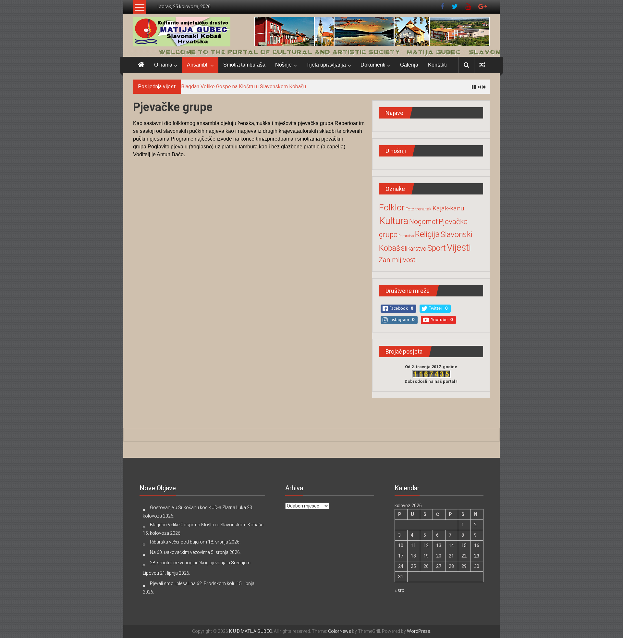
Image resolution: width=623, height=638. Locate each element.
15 (464, 545)
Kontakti (437, 65)
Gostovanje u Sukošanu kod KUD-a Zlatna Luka (198, 507)
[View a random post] (482, 64)
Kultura (393, 220)
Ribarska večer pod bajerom (178, 541)
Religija (427, 234)
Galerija (409, 65)
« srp (399, 590)
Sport (436, 248)
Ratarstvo (406, 236)
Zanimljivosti (398, 260)
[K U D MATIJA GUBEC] (311, 51)
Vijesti (459, 247)
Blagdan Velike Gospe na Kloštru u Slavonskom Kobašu (243, 86)
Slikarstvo (413, 248)
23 (476, 555)
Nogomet (423, 222)
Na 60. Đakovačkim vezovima (180, 552)
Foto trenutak (419, 208)
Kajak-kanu (448, 208)
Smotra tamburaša (244, 65)
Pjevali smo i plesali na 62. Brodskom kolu (193, 583)
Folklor (392, 207)
